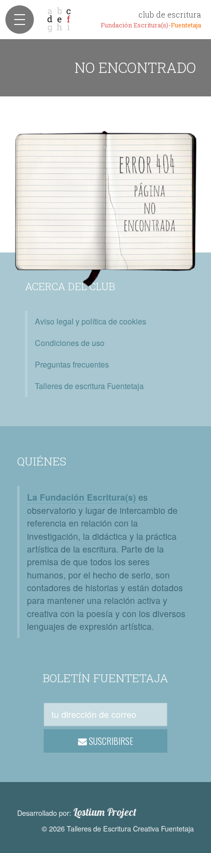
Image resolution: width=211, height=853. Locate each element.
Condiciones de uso (70, 342)
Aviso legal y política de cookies (90, 321)
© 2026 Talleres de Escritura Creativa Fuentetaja (118, 828)
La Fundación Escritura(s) (81, 497)
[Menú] (19, 19)
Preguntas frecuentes (72, 364)
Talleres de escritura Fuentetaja (89, 386)
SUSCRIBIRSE (110, 741)
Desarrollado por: (76, 812)
